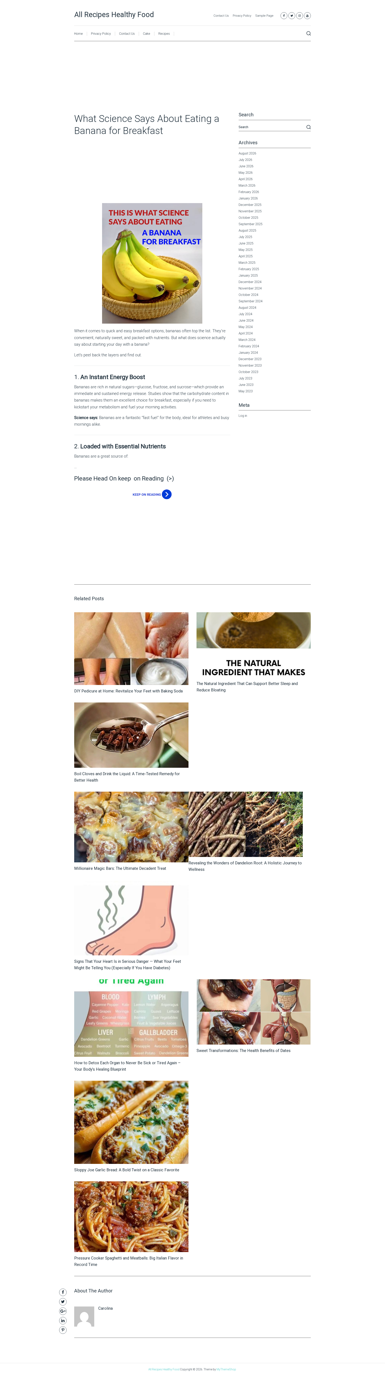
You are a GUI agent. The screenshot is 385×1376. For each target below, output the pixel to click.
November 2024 (250, 288)
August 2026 (247, 153)
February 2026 (249, 192)
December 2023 (250, 359)
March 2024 (247, 340)
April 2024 (246, 333)
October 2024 (248, 295)
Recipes (164, 34)
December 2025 (250, 205)
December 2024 (250, 282)
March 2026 (247, 185)
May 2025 (246, 250)
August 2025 (247, 230)
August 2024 (247, 308)
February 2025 (249, 269)
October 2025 (248, 218)
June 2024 (246, 320)
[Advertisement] (192, 83)
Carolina (105, 1308)
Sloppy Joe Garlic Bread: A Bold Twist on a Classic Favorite (126, 1169)
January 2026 (248, 198)
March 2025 (247, 263)
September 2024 (250, 301)
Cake (146, 34)
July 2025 (245, 237)
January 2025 (248, 275)
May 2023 (246, 391)
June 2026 (246, 166)
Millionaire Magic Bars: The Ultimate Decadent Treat (120, 868)
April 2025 (246, 256)
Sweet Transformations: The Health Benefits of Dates (244, 1050)
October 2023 (248, 372)
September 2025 (250, 224)
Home (78, 34)
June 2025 (246, 243)
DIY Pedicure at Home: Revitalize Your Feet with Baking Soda (128, 691)
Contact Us (221, 15)
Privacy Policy (242, 15)
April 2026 (246, 179)
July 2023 (245, 378)
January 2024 (248, 353)
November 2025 (250, 211)
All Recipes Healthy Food (114, 14)
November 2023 (250, 365)
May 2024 (246, 327)
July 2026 (245, 160)
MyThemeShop (226, 1369)
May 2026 (246, 173)
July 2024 (245, 314)
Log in (243, 416)
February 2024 (249, 346)
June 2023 (246, 385)
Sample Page (264, 15)
